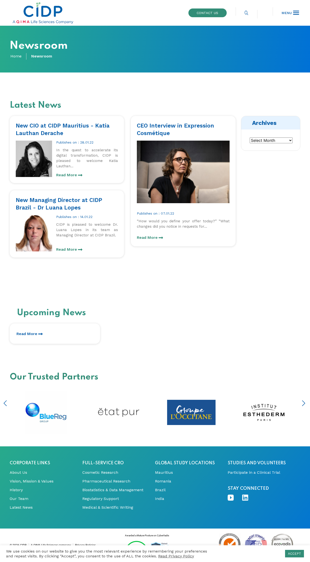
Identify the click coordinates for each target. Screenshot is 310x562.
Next (303, 403)
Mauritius (164, 472)
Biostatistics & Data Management (112, 490)
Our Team (19, 499)
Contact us (207, 13)
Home (16, 56)
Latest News (21, 507)
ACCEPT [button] (294, 553)
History (16, 490)
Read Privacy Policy (176, 556)
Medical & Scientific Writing (107, 507)
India (159, 499)
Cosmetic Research (100, 472)
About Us (18, 472)
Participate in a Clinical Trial (254, 472)
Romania (163, 481)
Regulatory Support (100, 499)
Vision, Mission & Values (32, 481)
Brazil (160, 490)
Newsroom (41, 56)
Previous (5, 403)
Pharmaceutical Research (106, 481)
